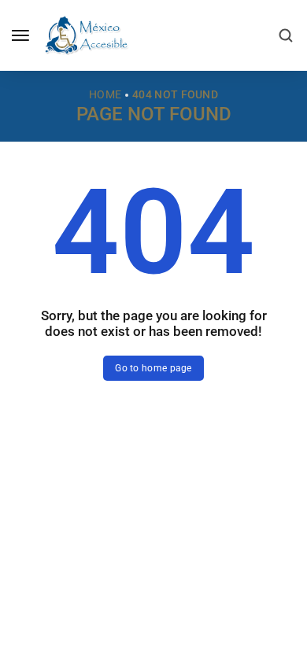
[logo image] (86, 34)
